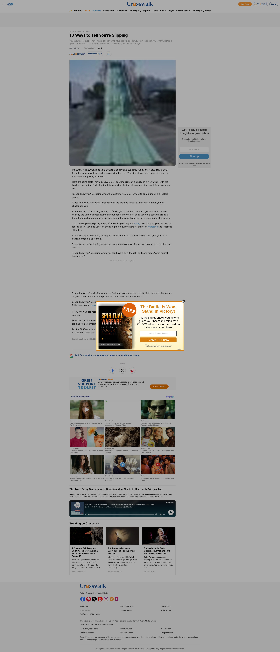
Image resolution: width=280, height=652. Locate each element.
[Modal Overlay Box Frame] (140, 326)
